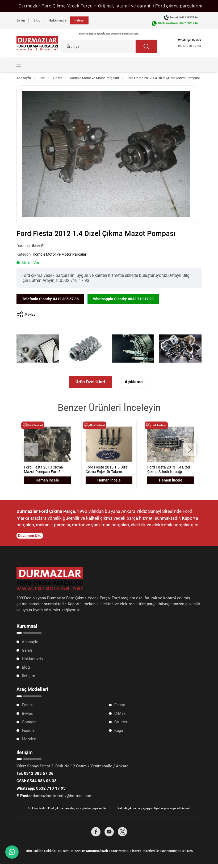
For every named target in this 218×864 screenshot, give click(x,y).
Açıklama (134, 381)
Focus (27, 705)
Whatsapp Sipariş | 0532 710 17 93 (178, 23)
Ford (42, 78)
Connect (29, 722)
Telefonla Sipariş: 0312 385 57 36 (50, 299)
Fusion (28, 730)
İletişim (79, 20)
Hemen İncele (47, 480)
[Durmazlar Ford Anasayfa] (37, 43)
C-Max (119, 713)
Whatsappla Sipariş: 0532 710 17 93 (123, 299)
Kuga (118, 730)
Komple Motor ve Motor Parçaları (94, 78)
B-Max (27, 713)
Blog (36, 20)
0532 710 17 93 (189, 46)
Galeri (20, 20)
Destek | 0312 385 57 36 (184, 17)
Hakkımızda (57, 20)
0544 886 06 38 (36, 781)
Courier (120, 722)
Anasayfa (23, 78)
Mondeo (29, 739)
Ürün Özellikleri (90, 381)
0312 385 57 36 (34, 773)
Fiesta (57, 78)
